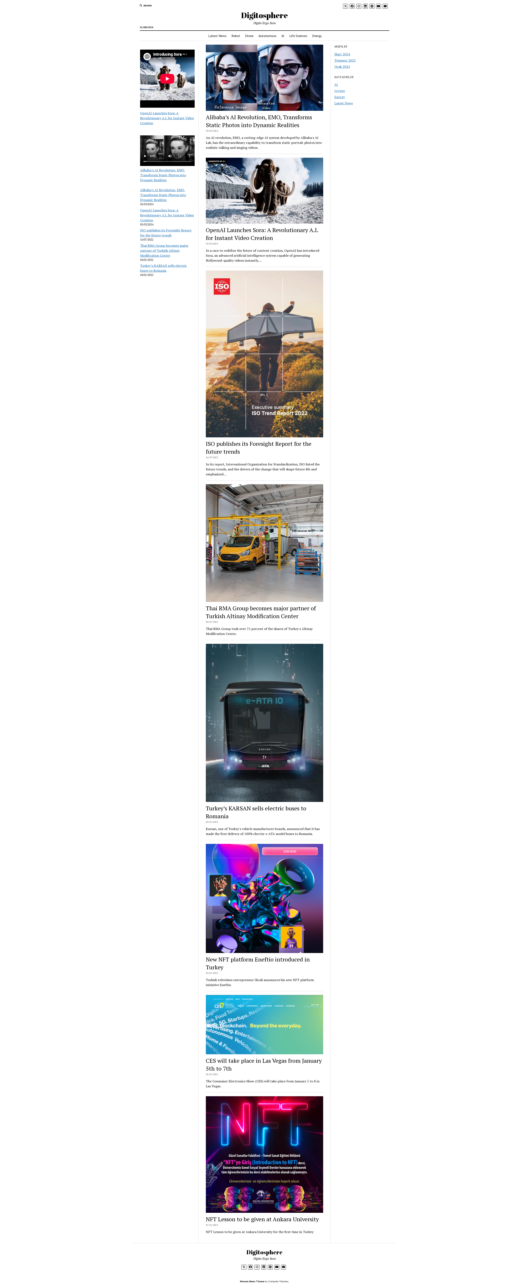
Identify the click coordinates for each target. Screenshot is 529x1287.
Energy (317, 36)
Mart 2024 (342, 54)
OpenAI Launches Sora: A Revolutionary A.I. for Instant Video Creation (167, 118)
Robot (235, 36)
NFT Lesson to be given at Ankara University (262, 1219)
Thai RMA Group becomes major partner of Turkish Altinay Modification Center (164, 250)
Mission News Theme (252, 1281)
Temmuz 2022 (345, 60)
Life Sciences (298, 36)
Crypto (339, 90)
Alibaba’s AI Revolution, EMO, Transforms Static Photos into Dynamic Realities (163, 175)
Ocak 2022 (342, 66)
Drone (249, 36)
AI (282, 36)
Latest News (217, 36)
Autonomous (267, 36)
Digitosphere (264, 15)
